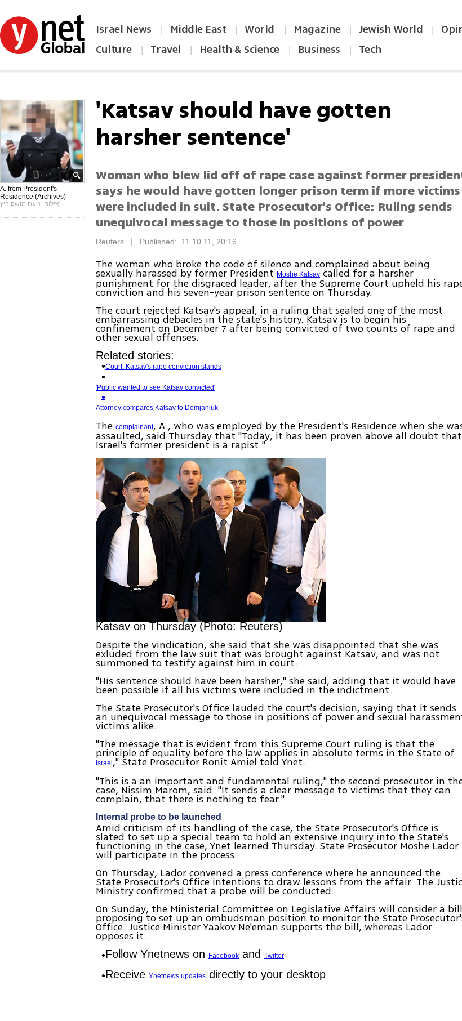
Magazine (317, 29)
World (261, 29)
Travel (165, 49)
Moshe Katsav (298, 274)
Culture (114, 49)
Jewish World (391, 29)
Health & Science (239, 49)
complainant (134, 427)
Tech (370, 49)
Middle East (198, 29)
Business (319, 49)
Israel (104, 763)
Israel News (124, 29)
